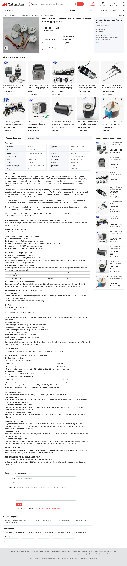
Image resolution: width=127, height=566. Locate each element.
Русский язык (46, 554)
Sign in (123, 5)
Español (23, 554)
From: (13, 478)
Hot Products (14, 551)
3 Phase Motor (49, 533)
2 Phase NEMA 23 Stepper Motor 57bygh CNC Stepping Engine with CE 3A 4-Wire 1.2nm (116, 158)
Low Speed (31, 150)
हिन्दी (90, 554)
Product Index (98, 551)
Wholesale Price (66, 551)
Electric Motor (20, 533)
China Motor (8, 533)
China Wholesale (55, 551)
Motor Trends (69, 537)
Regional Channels (87, 551)
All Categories (9, 10)
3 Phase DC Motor (43, 537)
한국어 (79, 554)
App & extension (102, 10)
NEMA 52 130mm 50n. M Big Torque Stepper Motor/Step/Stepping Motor (116, 247)
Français (37, 554)
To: (14, 483)
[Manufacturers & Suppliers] (13, 4)
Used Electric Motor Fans (81, 533)
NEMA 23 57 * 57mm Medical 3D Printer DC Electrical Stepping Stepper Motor (116, 233)
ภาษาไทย (95, 554)
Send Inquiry (54, 48)
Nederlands (67, 554)
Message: (12, 487)
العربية (74, 554)
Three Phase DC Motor (11, 537)
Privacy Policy (93, 558)
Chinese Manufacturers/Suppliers (40, 551)
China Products (25, 551)
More (97, 42)
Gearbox (36, 520)
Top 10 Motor (57, 537)
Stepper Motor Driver (63, 520)
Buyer (81, 10)
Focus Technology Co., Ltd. (50, 558)
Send (19, 504)
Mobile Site (106, 551)
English (17, 554)
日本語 (85, 554)
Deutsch (60, 554)
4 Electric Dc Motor (64, 533)
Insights (114, 551)
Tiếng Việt (109, 554)
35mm (73, 166)
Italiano (54, 554)
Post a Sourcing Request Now (49, 508)
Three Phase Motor (35, 533)
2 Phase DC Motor (28, 537)
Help (90, 10)
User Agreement (74, 558)
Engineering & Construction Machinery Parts (16, 520)
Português (30, 554)
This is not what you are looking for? (27, 508)
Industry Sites (76, 551)
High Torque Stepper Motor (11, 522)
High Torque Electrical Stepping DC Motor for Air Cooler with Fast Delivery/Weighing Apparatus (116, 277)
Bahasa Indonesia (118, 554)
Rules (123, 10)
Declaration (84, 558)
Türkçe (102, 554)
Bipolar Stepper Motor (80, 520)
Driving (73, 153)
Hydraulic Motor (48, 520)
